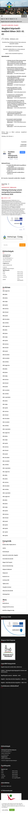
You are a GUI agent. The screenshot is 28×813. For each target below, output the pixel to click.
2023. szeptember (6, 397)
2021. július (5, 475)
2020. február (5, 517)
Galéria (4, 548)
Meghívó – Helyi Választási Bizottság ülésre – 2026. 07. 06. (14, 682)
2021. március (5, 482)
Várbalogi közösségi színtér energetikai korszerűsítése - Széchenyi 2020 (12, 192)
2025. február (5, 347)
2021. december (6, 457)
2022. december (6, 418)
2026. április (5, 305)
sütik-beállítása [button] (5, 810)
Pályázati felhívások (7, 569)
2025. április (5, 340)
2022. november (6, 422)
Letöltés (22, 152)
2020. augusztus (6, 496)
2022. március (5, 446)
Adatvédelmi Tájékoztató (6, 786)
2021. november (6, 461)
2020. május (5, 507)
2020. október (6, 489)
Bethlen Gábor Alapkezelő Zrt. (9, 544)
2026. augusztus (6, 290)
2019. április (5, 524)
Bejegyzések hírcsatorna (8, 606)
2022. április (5, 443)
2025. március (5, 344)
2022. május (5, 439)
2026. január (5, 315)
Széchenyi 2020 (5, 187)
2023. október (6, 393)
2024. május (5, 376)
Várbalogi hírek (6, 594)
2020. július (5, 500)
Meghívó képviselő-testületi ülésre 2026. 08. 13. (11, 667)
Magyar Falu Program (7, 562)
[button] (22, 16)
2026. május (5, 301)
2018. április (5, 528)
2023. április (5, 407)
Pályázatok (5, 573)
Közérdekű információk (8, 558)
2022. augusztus (6, 432)
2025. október (6, 322)
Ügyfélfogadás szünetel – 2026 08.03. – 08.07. (11, 675)
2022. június (5, 436)
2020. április (5, 510)
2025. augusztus (6, 326)
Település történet (7, 587)
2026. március (5, 308)
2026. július (5, 294)
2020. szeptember (6, 493)
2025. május (5, 337)
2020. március (5, 514)
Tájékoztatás (13, 187)
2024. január (5, 386)
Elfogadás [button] (12, 809)
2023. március (5, 411)
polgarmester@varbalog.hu (8, 268)
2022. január (5, 454)
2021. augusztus (6, 471)
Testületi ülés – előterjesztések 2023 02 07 (13, 154)
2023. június (5, 400)
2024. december (6, 354)
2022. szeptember (6, 429)
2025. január (5, 351)
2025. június (5, 333)
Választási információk (8, 590)
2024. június (5, 372)
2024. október (6, 361)
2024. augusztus (6, 365)
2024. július (5, 368)
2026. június (5, 298)
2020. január (5, 521)
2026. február (5, 312)
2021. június (5, 478)
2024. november (6, 358)
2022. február (5, 450)
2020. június (5, 503)
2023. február (5, 415)
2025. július (5, 329)
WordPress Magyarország (8, 610)
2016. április (5, 535)
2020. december (6, 485)
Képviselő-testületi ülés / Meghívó (10, 25)
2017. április (5, 532)
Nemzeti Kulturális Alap (8, 565)
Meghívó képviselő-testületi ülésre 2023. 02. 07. (13, 31)
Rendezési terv (6, 576)
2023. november (6, 390)
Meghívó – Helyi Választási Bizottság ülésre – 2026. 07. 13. (14, 679)
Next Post (4, 184)
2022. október (6, 425)
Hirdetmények (6, 551)
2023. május (5, 404)
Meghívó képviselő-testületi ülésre (15, 168)
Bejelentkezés (6, 603)
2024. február (5, 383)
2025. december (6, 319)
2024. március (5, 379)
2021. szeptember (6, 468)
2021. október (6, 464)
